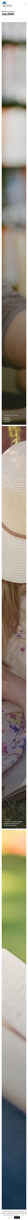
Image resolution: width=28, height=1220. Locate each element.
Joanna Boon (7, 415)
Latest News (15, 415)
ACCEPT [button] (17, 1217)
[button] (25, 4)
